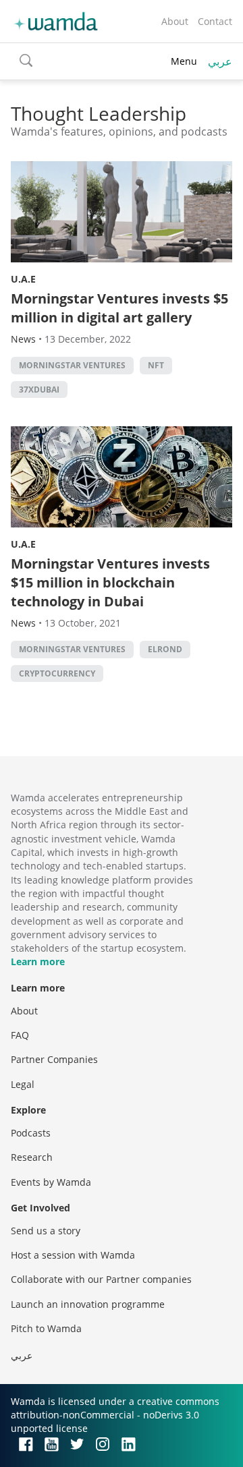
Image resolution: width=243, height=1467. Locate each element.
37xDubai (39, 389)
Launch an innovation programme (88, 1304)
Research (32, 1157)
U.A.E (23, 278)
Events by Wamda (51, 1182)
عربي (220, 61)
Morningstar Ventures (72, 365)
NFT (156, 365)
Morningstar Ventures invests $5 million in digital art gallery (119, 307)
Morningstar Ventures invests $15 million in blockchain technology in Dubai (110, 582)
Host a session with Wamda (73, 1254)
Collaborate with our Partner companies (101, 1279)
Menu (184, 61)
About (174, 21)
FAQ (20, 1035)
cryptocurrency (57, 673)
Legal (22, 1084)
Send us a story (45, 1230)
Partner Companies (54, 1059)
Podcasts (31, 1132)
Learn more (38, 961)
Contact (215, 21)
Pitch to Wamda (46, 1328)
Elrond (165, 649)
